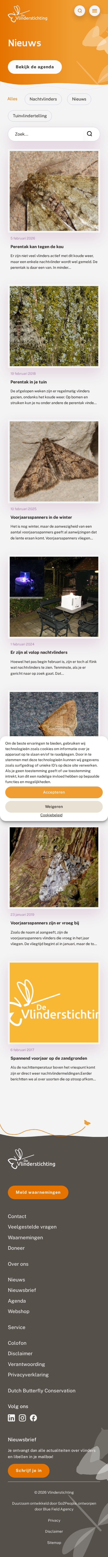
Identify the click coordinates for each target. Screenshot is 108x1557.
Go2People (67, 1503)
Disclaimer (54, 1531)
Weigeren (54, 806)
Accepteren (54, 792)
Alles (12, 98)
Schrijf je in (29, 1470)
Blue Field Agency (58, 1509)
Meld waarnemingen (38, 1192)
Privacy (54, 1520)
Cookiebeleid (51, 815)
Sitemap (54, 1543)
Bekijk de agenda (35, 66)
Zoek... (21, 134)
